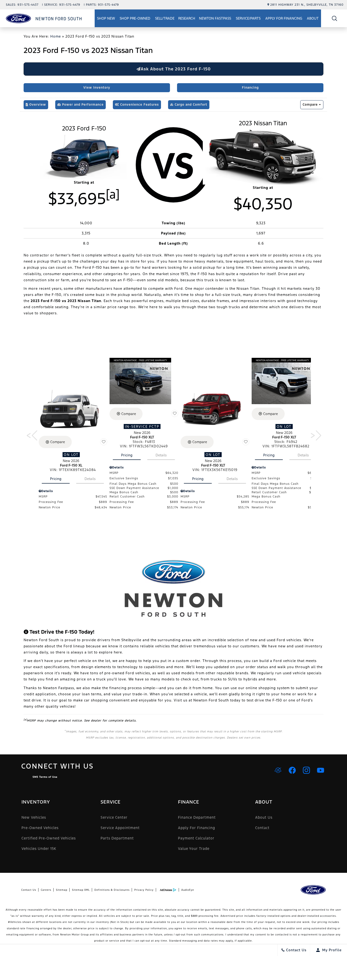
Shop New (106, 18)
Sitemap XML (81, 889)
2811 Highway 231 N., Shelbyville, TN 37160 (306, 5)
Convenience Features (139, 105)
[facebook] (292, 770)
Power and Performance (82, 105)
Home (55, 36)
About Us (263, 817)
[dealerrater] (278, 770)
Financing (250, 88)
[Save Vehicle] (103, 442)
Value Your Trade (193, 848)
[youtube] (320, 770)
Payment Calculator (196, 838)
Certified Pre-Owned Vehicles (48, 838)
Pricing (55, 478)
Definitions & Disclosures (112, 889)
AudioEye (187, 889)
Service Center (114, 817)
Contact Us (28, 889)
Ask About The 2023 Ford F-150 (176, 69)
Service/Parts (248, 18)
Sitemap (61, 889)
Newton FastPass (215, 18)
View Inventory (96, 88)
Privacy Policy (144, 889)
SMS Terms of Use (45, 777)
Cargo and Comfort (190, 105)
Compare (311, 105)
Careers (46, 889)
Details (90, 478)
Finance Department (197, 817)
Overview (37, 105)
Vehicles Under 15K (38, 848)
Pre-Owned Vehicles (40, 828)
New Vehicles (33, 817)
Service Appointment (120, 828)
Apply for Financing (283, 18)
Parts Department (117, 838)
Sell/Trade (164, 18)
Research (186, 19)
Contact (262, 828)
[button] (334, 18)
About (313, 18)
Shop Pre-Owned (135, 18)
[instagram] (306, 770)
